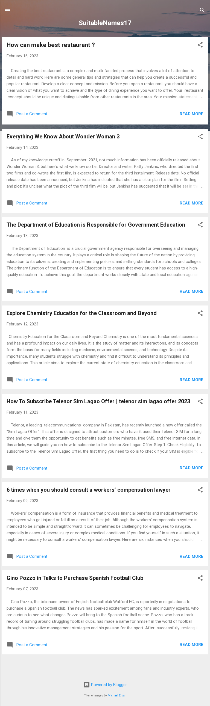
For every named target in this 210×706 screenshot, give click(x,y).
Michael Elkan (117, 695)
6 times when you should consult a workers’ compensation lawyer (89, 490)
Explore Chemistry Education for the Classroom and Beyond (82, 313)
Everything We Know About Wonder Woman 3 (63, 136)
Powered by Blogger (108, 684)
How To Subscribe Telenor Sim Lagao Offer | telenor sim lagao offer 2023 (98, 401)
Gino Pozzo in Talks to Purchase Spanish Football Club (75, 578)
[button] (200, 45)
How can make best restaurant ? (51, 44)
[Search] (202, 11)
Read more (191, 113)
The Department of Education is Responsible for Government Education (96, 224)
